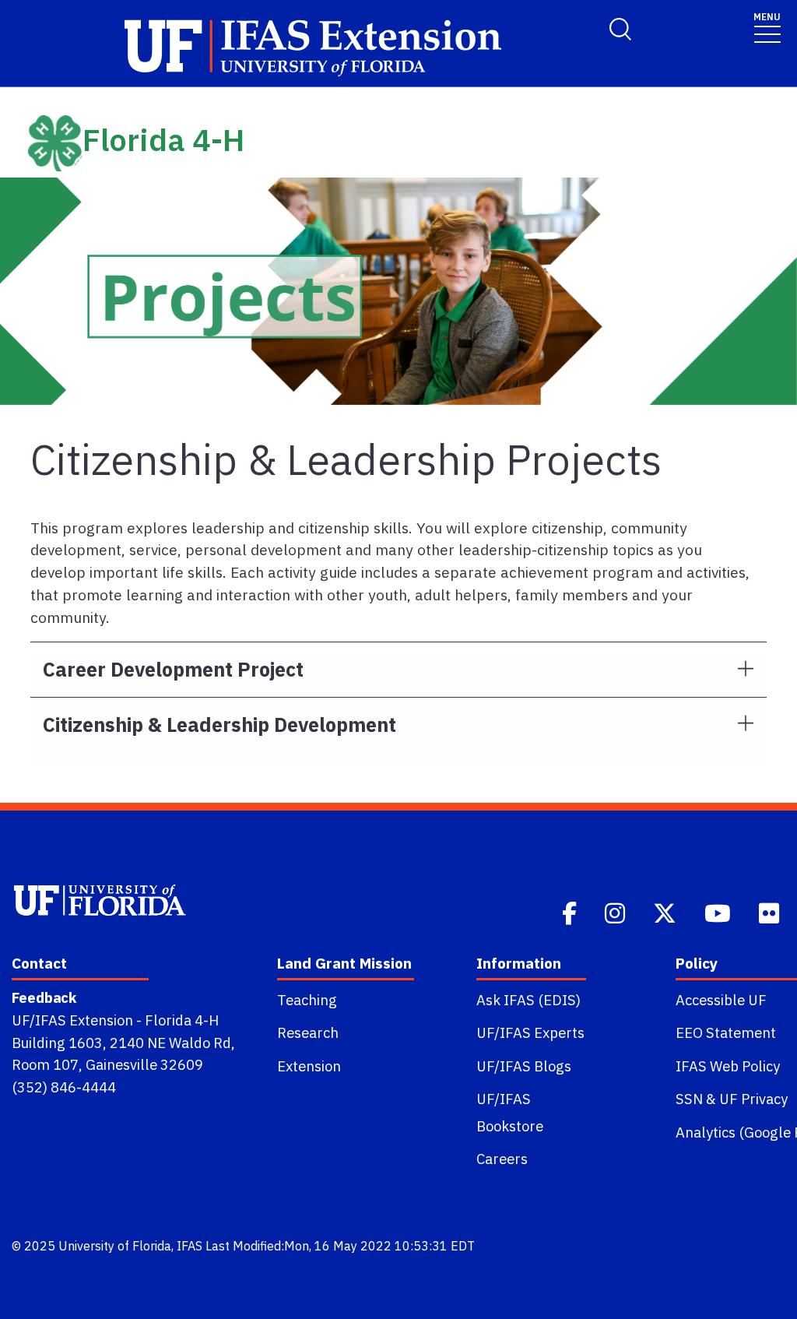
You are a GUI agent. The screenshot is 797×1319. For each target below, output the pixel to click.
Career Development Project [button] (173, 669)
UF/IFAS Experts (530, 1032)
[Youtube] (719, 911)
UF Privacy (753, 1098)
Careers (502, 1158)
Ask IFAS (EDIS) (528, 999)
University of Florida (114, 1246)
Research (308, 1032)
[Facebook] (571, 911)
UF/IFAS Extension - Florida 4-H (115, 1020)
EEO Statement (726, 1032)
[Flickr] (770, 911)
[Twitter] (666, 911)
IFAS (189, 1246)
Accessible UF (721, 999)
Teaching (307, 999)
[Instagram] (616, 911)
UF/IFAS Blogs (523, 1066)
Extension (309, 1066)
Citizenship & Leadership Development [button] (219, 724)
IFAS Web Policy (728, 1066)
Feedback (44, 997)
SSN (689, 1098)
